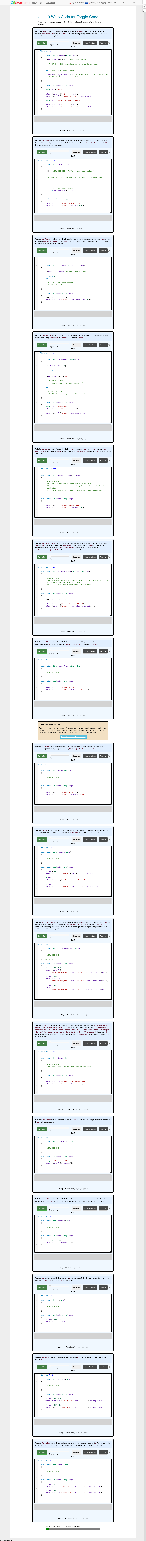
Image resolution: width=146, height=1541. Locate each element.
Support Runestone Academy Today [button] (73, 737)
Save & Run (42, 43)
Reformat (103, 43)
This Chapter (50, 3)
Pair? (73, 47)
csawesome (37, 2)
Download (76, 43)
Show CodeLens (90, 43)
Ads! (86, 3)
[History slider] (50, 42)
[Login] (20, 2)
